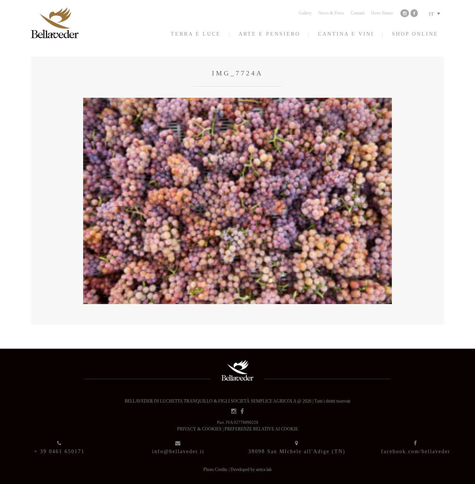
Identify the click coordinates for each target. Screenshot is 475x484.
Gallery (305, 13)
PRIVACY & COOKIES (200, 429)
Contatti (357, 13)
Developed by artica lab (251, 469)
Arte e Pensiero (269, 34)
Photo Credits (216, 469)
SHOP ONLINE (415, 34)
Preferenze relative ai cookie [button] (261, 429)
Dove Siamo (382, 13)
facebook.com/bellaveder (416, 451)
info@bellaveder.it (178, 451)
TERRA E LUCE (196, 34)
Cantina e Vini (346, 34)
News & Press (331, 13)
